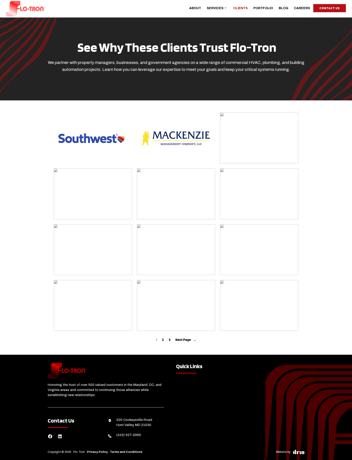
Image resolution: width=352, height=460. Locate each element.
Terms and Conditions (126, 451)
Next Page (185, 340)
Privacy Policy (97, 451)
